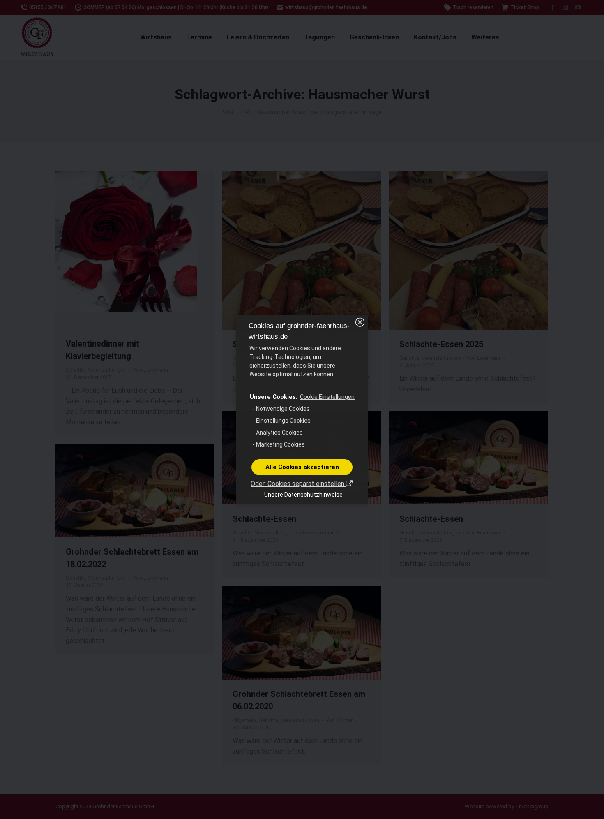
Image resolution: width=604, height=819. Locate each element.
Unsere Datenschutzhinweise (303, 494)
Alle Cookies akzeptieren (302, 467)
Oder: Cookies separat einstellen (298, 484)
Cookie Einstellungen (327, 396)
